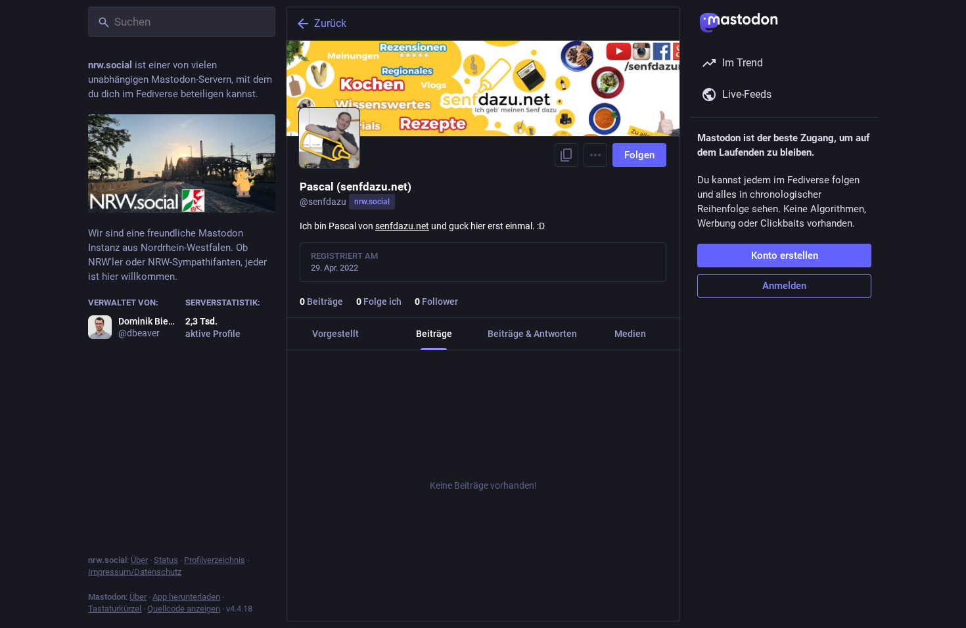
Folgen (639, 155)
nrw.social (372, 201)
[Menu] (595, 155)
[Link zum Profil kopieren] (566, 155)
